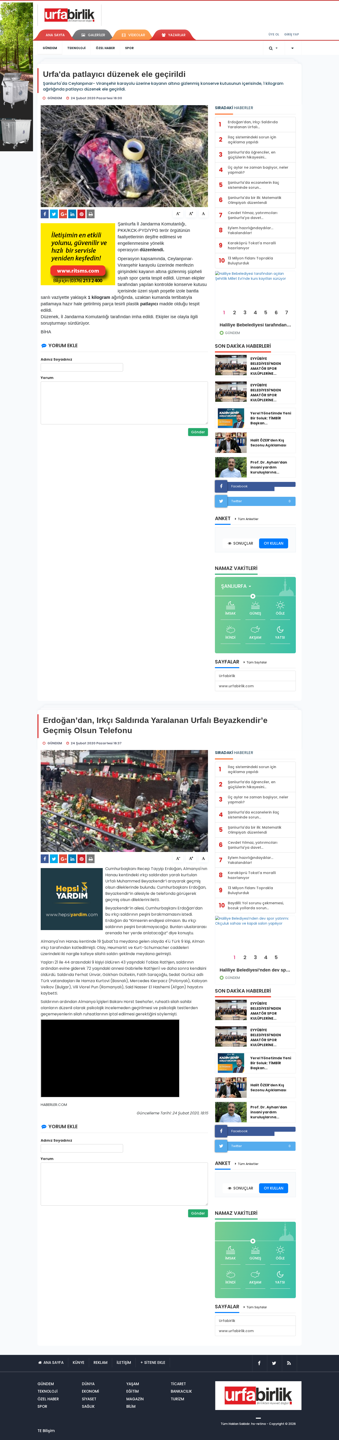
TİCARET (178, 1383)
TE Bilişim (46, 1430)
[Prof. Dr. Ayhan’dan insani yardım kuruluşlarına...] (231, 467)
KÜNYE (78, 1362)
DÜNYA (88, 1383)
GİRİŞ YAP (291, 34)
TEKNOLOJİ (76, 48)
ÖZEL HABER (105, 48)
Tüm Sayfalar (256, 662)
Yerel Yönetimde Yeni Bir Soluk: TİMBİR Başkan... (270, 418)
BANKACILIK (181, 1391)
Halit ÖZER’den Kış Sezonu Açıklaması (268, 443)
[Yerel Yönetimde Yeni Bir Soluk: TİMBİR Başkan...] (231, 418)
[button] (237, 586)
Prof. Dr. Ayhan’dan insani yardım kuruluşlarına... (268, 467)
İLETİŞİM (124, 1362)
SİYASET (89, 1399)
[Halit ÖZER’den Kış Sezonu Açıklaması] (231, 443)
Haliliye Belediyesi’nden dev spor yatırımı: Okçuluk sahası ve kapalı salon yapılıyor (255, 970)
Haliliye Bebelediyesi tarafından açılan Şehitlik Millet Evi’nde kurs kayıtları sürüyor (255, 324)
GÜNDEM (50, 48)
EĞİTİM (132, 1391)
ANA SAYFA (55, 34)
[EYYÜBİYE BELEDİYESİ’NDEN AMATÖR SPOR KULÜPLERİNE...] (231, 365)
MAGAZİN (135, 1399)
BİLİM (131, 1406)
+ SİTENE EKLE (152, 1362)
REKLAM (100, 1362)
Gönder (198, 432)
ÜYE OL (274, 34)
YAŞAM (132, 1383)
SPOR (129, 48)
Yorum (47, 377)
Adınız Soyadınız (56, 359)
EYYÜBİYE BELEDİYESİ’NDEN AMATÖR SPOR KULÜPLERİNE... (265, 366)
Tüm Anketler (248, 519)
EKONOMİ (90, 1391)
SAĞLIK (88, 1406)
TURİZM (177, 1399)
